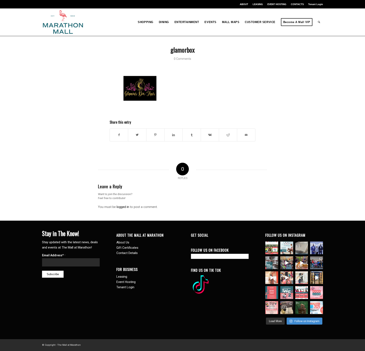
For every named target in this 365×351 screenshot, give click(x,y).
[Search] (319, 22)
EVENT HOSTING (276, 4)
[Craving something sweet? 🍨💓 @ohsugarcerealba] (301, 262)
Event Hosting (126, 282)
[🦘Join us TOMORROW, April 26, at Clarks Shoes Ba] (301, 307)
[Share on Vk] (210, 135)
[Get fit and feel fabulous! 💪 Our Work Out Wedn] (301, 292)
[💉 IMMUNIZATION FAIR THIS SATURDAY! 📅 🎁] (316, 307)
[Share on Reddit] (228, 135)
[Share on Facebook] (119, 135)
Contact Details (127, 253)
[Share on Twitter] (137, 135)
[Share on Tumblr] (192, 135)
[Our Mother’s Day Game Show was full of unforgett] (316, 262)
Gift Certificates (127, 248)
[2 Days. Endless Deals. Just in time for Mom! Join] (286, 292)
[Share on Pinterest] (155, 135)
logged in (123, 207)
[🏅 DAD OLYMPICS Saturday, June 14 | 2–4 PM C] (286, 248)
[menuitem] (244, 4)
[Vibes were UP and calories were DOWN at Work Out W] (286, 262)
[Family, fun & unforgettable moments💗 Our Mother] (271, 277)
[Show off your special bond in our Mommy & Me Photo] (271, 307)
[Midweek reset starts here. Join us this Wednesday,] (271, 248)
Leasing (121, 277)
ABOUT (244, 4)
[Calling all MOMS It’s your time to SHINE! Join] (316, 292)
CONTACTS (297, 4)
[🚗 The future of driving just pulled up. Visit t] (301, 248)
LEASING (258, 4)
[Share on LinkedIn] (173, 135)
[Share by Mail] (246, 135)
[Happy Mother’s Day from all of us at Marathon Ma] (301, 277)
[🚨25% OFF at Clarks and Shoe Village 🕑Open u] (286, 307)
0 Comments (182, 58)
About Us (122, 242)
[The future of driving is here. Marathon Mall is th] (316, 248)
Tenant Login (315, 4)
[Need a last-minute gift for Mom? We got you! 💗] (271, 292)
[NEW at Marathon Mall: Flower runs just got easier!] (316, 277)
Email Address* (53, 255)
